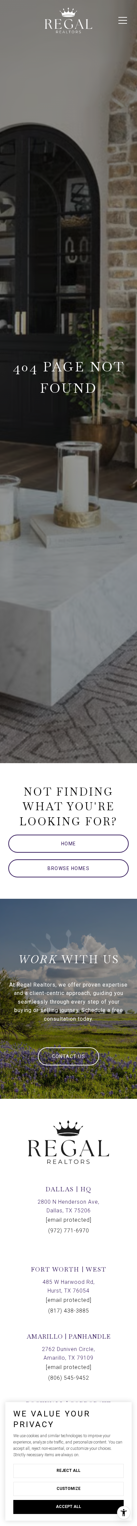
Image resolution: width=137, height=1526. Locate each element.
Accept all (68, 1506)
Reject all (68, 1470)
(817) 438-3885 (68, 1311)
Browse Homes (68, 868)
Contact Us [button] (68, 1056)
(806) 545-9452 (68, 1378)
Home (68, 843)
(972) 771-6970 (68, 1230)
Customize (68, 1488)
